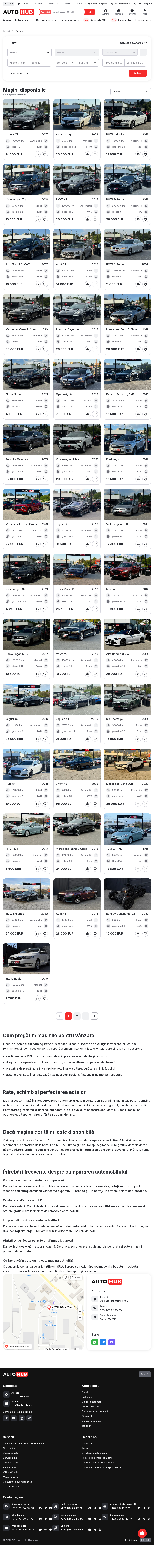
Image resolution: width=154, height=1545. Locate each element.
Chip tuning (9, 1448)
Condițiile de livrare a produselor (100, 1462)
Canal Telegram (99, 3)
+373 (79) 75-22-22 (71, 1508)
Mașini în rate (10, 1476)
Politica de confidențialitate (97, 1457)
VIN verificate (10, 1472)
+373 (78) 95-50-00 (72, 1518)
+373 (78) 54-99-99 (22, 1508)
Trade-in (86, 1425)
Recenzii (66, 4)
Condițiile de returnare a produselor (101, 1467)
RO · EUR (9, 3)
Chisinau (25, 3)
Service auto (68, 20)
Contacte (53, 4)
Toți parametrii (16, 72)
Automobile (22, 20)
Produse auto (143, 20)
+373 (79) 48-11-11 (120, 1508)
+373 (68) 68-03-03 (22, 1529)
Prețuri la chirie (90, 1406)
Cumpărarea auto (91, 1420)
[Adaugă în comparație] (38, 154)
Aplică (138, 72)
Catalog (86, 1392)
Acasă (7, 20)
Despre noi (39, 4)
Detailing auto (44, 20)
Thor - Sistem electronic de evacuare (23, 1443)
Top (142, 1374)
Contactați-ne (145, 3)
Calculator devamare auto (17, 1481)
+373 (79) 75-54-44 (72, 1529)
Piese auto (121, 20)
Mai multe (80, 4)
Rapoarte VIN (95, 20)
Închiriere (87, 1397)
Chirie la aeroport (91, 1401)
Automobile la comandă (95, 1411)
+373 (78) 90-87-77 (22, 1518)
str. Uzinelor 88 (122, 3)
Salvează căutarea (131, 42)
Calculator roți (11, 1486)
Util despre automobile (94, 1453)
